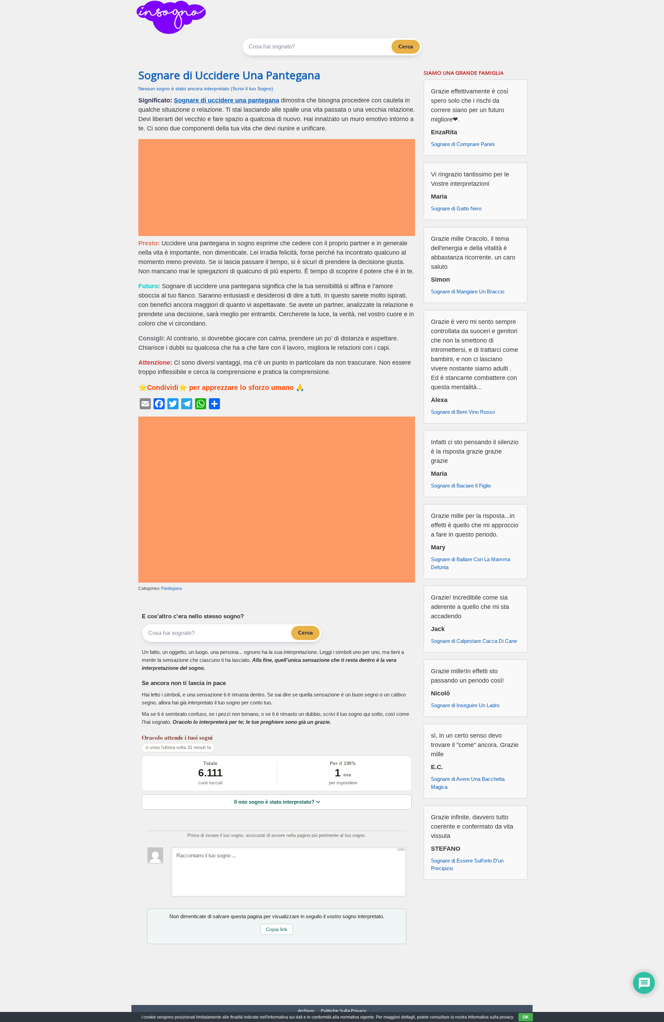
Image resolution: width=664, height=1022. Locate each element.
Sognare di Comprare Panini (463, 144)
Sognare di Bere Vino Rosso (463, 412)
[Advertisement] (276, 187)
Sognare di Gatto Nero (456, 208)
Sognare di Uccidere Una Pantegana (229, 75)
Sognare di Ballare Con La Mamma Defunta (470, 563)
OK (526, 1017)
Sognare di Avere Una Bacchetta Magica (468, 783)
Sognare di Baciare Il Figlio (461, 486)
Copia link (276, 929)
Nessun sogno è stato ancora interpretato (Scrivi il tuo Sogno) (205, 88)
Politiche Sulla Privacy (343, 1010)
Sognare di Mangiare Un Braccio (467, 291)
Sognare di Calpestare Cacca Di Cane (474, 641)
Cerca (405, 46)
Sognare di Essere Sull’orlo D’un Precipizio (467, 865)
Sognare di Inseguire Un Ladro (465, 705)
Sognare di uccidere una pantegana (226, 100)
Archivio (306, 1010)
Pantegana (171, 588)
